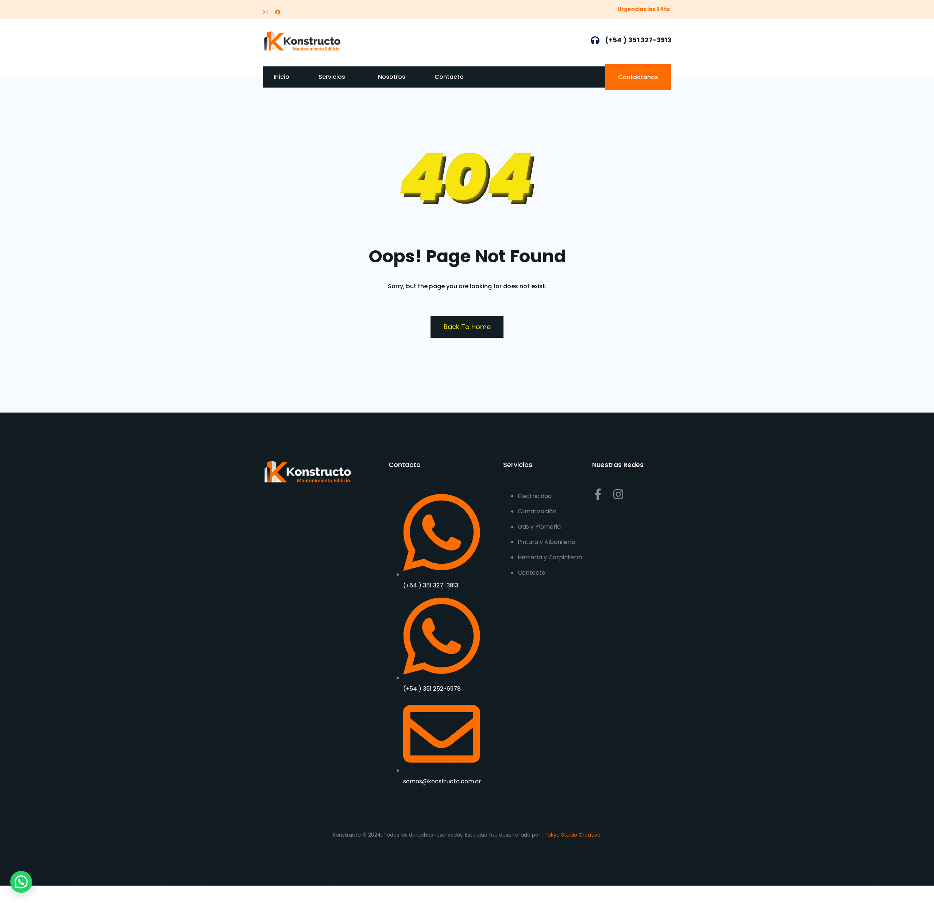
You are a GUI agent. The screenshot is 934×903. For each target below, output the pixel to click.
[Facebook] (277, 12)
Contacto (449, 77)
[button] (21, 882)
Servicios (332, 77)
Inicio (281, 77)
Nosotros (391, 77)
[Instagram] (265, 12)
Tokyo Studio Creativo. (573, 834)
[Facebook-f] (597, 494)
